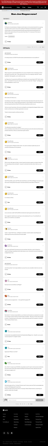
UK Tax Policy (11, 443)
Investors (16, 424)
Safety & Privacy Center (8, 441)
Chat (23, 7)
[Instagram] (4, 433)
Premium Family (39, 422)
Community (8, 7)
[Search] (38, 7)
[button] (43, 23)
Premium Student (39, 424)
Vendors (15, 427)
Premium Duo (38, 419)
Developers (16, 419)
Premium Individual (39, 416)
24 (40, 47)
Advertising (16, 422)
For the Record (6, 422)
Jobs (4, 419)
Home (8, 10)
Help (18, 7)
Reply (40, 41)
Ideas (29, 7)
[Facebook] (11, 433)
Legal (4, 441)
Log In (41, 7)
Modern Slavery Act (6, 443)
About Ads (25, 441)
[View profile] (6, 23)
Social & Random (16, 10)
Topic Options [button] (6, 18)
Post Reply (39, 400)
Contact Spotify (28, 424)
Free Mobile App (28, 422)
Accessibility (30, 441)
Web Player (27, 419)
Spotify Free (38, 427)
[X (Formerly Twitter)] (8, 433)
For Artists (16, 416)
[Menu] (45, 7)
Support (26, 416)
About (4, 416)
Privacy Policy (15, 441)
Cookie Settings (20, 441)
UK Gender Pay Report (17, 443)
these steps (38, 2)
